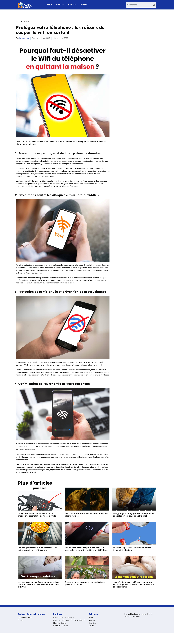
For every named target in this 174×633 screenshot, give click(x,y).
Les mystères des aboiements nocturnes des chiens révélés (86, 514)
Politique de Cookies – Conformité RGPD (69, 620)
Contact (21, 620)
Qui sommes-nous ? (25, 618)
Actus (49, 5)
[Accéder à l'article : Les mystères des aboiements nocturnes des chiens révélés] (87, 499)
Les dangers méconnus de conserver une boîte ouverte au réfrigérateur (37, 549)
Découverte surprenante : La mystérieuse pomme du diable (85, 583)
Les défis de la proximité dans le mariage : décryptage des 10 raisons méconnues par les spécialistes (133, 584)
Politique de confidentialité (63, 618)
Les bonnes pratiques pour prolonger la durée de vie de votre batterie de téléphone (86, 549)
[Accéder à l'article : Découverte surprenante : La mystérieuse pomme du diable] (87, 567)
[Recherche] (154, 5)
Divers (83, 5)
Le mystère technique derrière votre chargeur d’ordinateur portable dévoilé (37, 514)
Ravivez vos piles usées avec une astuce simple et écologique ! (131, 549)
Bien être (72, 5)
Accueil (19, 21)
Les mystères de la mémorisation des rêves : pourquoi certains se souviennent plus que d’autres (39, 584)
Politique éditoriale (60, 626)
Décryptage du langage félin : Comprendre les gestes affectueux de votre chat (133, 514)
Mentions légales (59, 623)
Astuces (60, 5)
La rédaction (24, 38)
